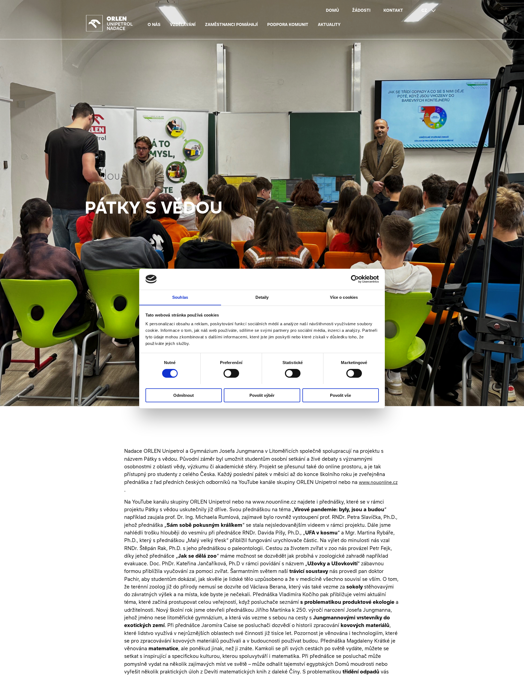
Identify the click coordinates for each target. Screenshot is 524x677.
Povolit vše (340, 395)
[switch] (231, 373)
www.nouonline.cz (378, 482)
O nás (154, 24)
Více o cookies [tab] (344, 297)
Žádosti (361, 10)
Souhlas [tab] (180, 297)
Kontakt (393, 10)
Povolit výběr (262, 395)
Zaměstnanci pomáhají (231, 24)
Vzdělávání (182, 24)
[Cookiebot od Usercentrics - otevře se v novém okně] (355, 279)
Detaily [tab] (262, 297)
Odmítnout (183, 395)
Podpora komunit (287, 24)
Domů (332, 10)
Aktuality (329, 24)
